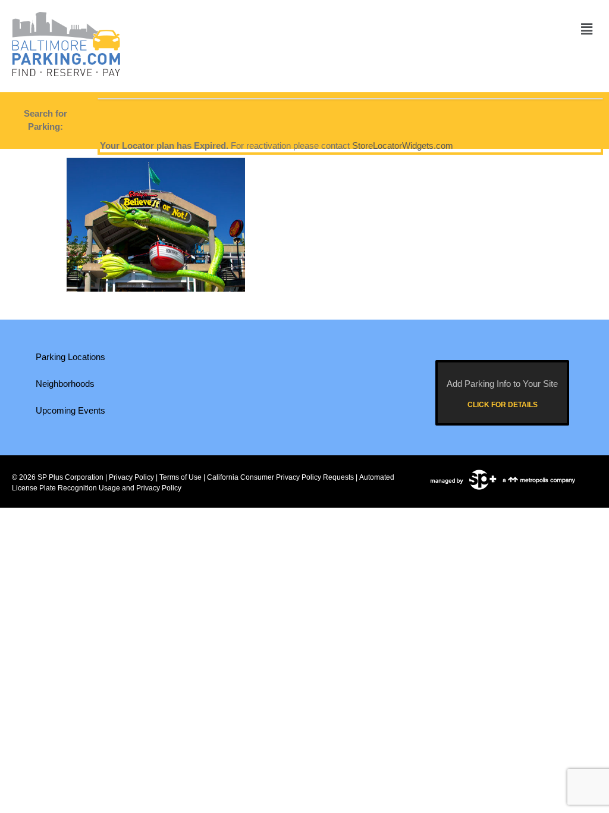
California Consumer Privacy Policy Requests (280, 477)
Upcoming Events (70, 410)
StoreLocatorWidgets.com (402, 145)
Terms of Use (180, 477)
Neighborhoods (65, 384)
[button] (587, 29)
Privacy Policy (131, 477)
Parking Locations (70, 357)
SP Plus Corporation (70, 477)
